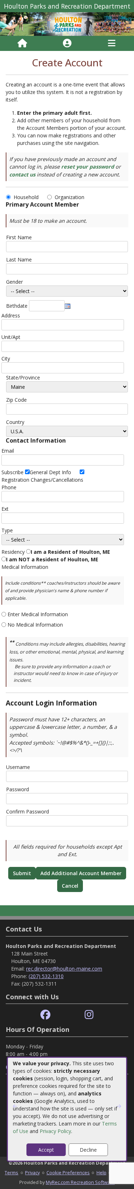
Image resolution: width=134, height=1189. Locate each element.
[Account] (67, 43)
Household (27, 197)
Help (101, 1172)
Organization (69, 197)
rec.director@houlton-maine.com (64, 968)
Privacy (32, 1172)
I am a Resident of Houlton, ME (70, 551)
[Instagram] (89, 1015)
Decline (88, 1149)
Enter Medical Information (38, 614)
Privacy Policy (55, 1131)
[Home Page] (22, 43)
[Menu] (111, 43)
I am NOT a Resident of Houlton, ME (52, 559)
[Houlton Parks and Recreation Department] (67, 23)
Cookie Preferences (68, 1172)
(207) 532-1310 (46, 976)
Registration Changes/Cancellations (42, 479)
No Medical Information (35, 624)
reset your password (87, 166)
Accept (46, 1149)
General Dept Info (50, 472)
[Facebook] (45, 1015)
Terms (11, 1172)
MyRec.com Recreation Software (80, 1182)
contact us (22, 174)
